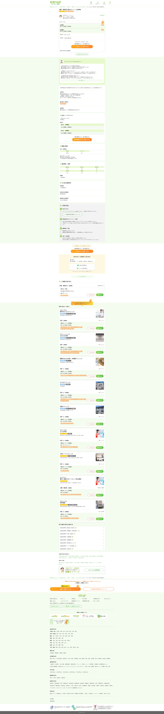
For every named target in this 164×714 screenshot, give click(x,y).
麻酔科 (111, 685)
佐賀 (59, 647)
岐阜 (57, 638)
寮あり (86, 693)
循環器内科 (77, 683)
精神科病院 (73, 664)
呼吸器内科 (65, 683)
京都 (57, 640)
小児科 (72, 685)
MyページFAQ (96, 601)
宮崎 (71, 647)
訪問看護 (76, 658)
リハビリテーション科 (60, 687)
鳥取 (59, 642)
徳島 (54, 645)
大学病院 (56, 664)
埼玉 (60, 635)
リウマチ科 (52, 687)
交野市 (73, 6)
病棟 (51, 658)
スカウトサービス (64, 601)
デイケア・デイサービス (71, 666)
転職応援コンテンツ (76, 601)
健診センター (98, 666)
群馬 (72, 635)
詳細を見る (99, 294)
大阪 (54, 640)
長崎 (62, 647)
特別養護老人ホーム (103, 664)
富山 (60, 633)
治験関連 (108, 658)
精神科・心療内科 (100, 685)
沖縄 (78, 647)
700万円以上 (79, 672)
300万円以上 (52, 672)
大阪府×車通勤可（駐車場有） (74, 556)
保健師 (60, 652)
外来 (54, 658)
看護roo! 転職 (62, 6)
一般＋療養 (61, 664)
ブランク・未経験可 (99, 693)
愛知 (54, 638)
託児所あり (91, 693)
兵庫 (59, 640)
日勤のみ (60, 564)
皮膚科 (89, 685)
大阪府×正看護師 (92, 556)
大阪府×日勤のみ (81, 557)
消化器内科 (71, 683)
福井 (66, 633)
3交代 (54, 677)
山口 (65, 642)
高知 (62, 645)
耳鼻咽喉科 (84, 685)
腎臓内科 (87, 683)
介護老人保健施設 (53, 666)
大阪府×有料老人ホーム (63, 557)
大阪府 (68, 6)
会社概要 (52, 698)
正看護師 (82, 562)
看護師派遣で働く (86, 601)
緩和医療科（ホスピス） (78, 687)
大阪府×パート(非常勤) (73, 557)
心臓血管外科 (106, 683)
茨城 (66, 635)
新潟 (57, 633)
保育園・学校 (94, 658)
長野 (72, 633)
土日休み (64, 693)
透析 (72, 658)
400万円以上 (59, 672)
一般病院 (52, 664)
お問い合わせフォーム (57, 606)
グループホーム (80, 666)
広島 (54, 642)
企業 (109, 666)
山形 (73, 631)
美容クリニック (85, 664)
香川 (57, 645)
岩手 (64, 631)
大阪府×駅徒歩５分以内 (63, 556)
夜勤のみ (63, 677)
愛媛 (59, 645)
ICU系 (69, 658)
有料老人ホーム (92, 562)
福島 (76, 631)
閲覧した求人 (53, 601)
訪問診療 (100, 658)
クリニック (78, 664)
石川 (63, 633)
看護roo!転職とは (53, 598)
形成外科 (68, 685)
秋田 (70, 631)
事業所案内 (52, 701)
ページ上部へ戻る (81, 276)
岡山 (57, 642)
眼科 (80, 685)
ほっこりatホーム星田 (80, 6)
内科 (61, 683)
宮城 (67, 631)
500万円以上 (66, 672)
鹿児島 (74, 647)
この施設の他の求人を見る (82, 54)
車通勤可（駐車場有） (70, 562)
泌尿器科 (93, 685)
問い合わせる (66, 211)
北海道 (58, 631)
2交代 (51, 677)
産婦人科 (76, 685)
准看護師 (86, 562)
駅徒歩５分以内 (62, 562)
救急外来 (65, 658)
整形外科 (63, 685)
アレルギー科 (68, 687)
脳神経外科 (58, 685)
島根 (62, 642)
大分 (68, 647)
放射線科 (107, 685)
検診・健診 (88, 658)
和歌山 (68, 640)
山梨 (69, 633)
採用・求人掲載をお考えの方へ (73, 606)
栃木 (69, 635)
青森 (61, 631)
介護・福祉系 (77, 562)
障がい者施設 (91, 666)
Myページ (63, 598)
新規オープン (53, 693)
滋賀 (62, 640)
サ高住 (86, 666)
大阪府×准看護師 (100, 556)
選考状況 (73, 598)
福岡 (56, 647)
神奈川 (57, 635)
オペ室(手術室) (59, 658)
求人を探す (85, 598)
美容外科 (52, 683)
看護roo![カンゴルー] (54, 6)
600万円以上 (72, 672)
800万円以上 (85, 672)
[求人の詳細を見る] (82, 319)
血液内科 (82, 683)
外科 (96, 683)
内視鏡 (104, 658)
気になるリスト (107, 598)
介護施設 (96, 664)
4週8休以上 (59, 693)
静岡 (59, 638)
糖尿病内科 (92, 683)
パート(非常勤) (98, 562)
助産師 (64, 652)
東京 (54, 635)
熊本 (65, 647)
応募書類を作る (96, 598)
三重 (62, 638)
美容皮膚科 (57, 683)
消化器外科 (52, 685)
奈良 (65, 640)
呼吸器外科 (100, 683)
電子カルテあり (107, 693)
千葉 (63, 635)
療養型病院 (67, 664)
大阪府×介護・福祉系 (84, 556)
